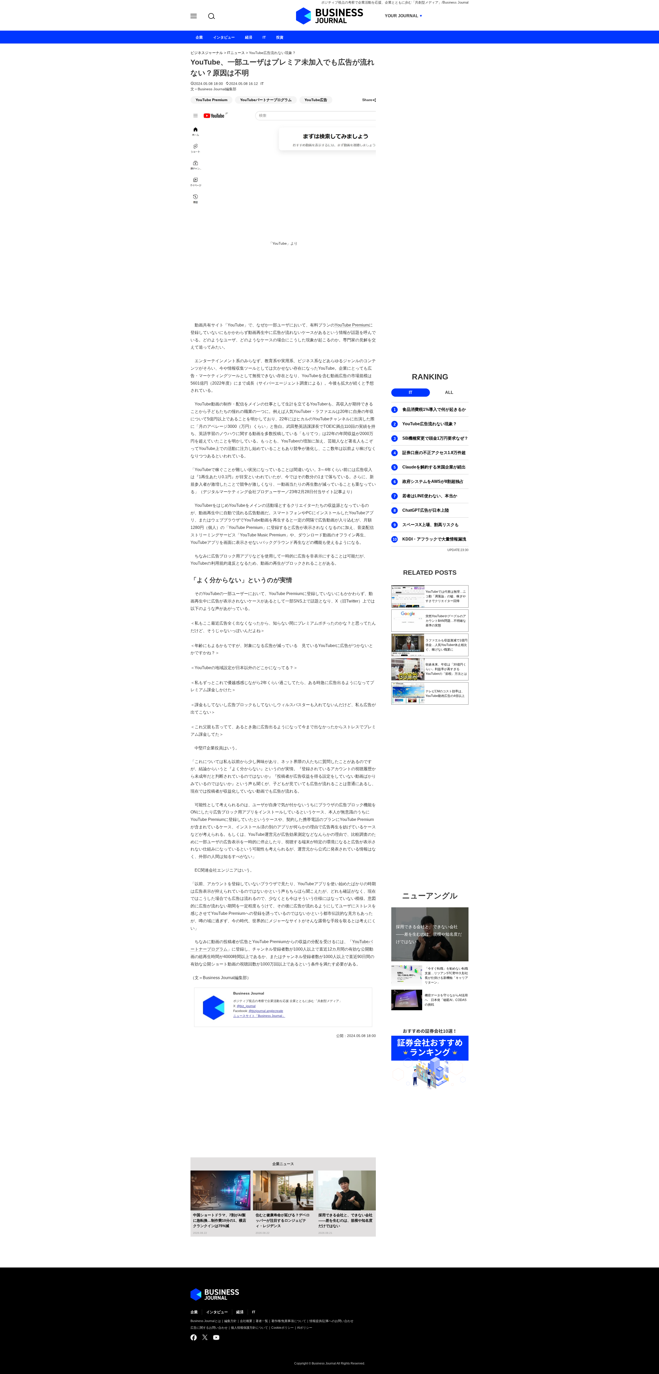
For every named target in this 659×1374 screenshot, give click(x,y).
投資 (279, 37)
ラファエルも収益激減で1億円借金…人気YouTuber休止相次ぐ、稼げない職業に (446, 645)
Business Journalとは (205, 1321)
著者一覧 (262, 1321)
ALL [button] (449, 392)
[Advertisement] (283, 1094)
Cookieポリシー (282, 1327)
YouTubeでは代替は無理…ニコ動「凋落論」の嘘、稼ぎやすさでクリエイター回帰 (446, 596)
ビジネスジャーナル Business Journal (329, 15)
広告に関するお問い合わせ (209, 1327)
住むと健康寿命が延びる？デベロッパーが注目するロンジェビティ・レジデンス (283, 1220)
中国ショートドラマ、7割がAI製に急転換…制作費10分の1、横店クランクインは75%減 (219, 1220)
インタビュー (217, 1312)
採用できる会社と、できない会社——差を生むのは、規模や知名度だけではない (345, 1220)
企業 (194, 1312)
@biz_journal (246, 1006)
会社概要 (246, 1321)
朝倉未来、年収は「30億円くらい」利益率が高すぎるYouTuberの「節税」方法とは (446, 669)
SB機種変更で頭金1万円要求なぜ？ (435, 438)
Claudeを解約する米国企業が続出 (434, 467)
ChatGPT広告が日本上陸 (425, 510)
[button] (193, 17)
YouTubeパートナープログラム (266, 100)
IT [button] (410, 392)
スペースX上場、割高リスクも (430, 524)
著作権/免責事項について (288, 1321)
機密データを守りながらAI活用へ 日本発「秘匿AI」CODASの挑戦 (446, 1000)
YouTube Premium (211, 100)
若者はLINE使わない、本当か (429, 496)
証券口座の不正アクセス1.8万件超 (434, 452)
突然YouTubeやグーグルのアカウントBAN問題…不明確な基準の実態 (446, 620)
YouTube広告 (316, 100)
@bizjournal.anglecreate (266, 1011)
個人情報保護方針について (249, 1327)
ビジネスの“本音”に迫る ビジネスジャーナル (214, 1294)
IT (262, 84)
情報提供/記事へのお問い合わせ (331, 1321)
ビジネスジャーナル (206, 53)
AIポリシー (304, 1327)
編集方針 (230, 1321)
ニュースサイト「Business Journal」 (259, 1016)
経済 (240, 1312)
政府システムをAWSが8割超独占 (433, 481)
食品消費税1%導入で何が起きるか (434, 409)
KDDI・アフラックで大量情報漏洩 (434, 539)
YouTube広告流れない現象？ (429, 424)
